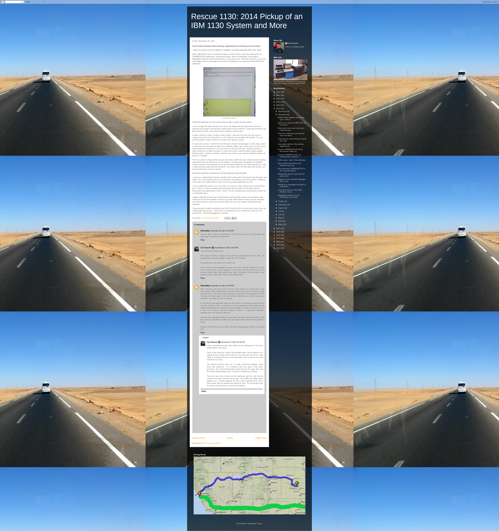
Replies (206, 338)
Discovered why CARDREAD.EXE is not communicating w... (291, 170)
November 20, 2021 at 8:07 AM (226, 248)
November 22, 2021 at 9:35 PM (222, 286)
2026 (278, 92)
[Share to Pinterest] (235, 218)
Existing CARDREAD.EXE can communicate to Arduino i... (289, 156)
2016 (278, 242)
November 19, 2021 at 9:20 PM (222, 231)
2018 (278, 235)
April (280, 221)
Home (230, 438)
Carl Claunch (206, 248)
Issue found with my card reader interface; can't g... (290, 191)
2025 (278, 95)
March (281, 224)
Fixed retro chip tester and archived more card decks (291, 134)
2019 (278, 232)
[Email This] (225, 218)
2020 (278, 228)
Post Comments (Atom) (212, 443)
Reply (203, 240)
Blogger (259, 524)
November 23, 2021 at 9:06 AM (233, 342)
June (280, 215)
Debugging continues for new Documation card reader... (288, 196)
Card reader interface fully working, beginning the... (291, 145)
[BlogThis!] (228, 218)
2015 (278, 245)
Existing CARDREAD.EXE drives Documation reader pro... (290, 150)
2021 (278, 109)
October (281, 201)
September (282, 205)
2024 (278, 99)
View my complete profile (294, 47)
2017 (278, 238)
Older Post (260, 438)
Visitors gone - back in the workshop (291, 160)
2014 (278, 248)
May (280, 218)
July (280, 211)
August (281, 208)
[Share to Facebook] (233, 218)
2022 (278, 105)
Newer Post (198, 438)
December (282, 111)
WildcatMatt (205, 231)
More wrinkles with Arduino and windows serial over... (289, 164)
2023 (278, 102)
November (282, 115)
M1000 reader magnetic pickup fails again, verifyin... (291, 119)
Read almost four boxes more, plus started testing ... (291, 129)
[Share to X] (230, 218)
